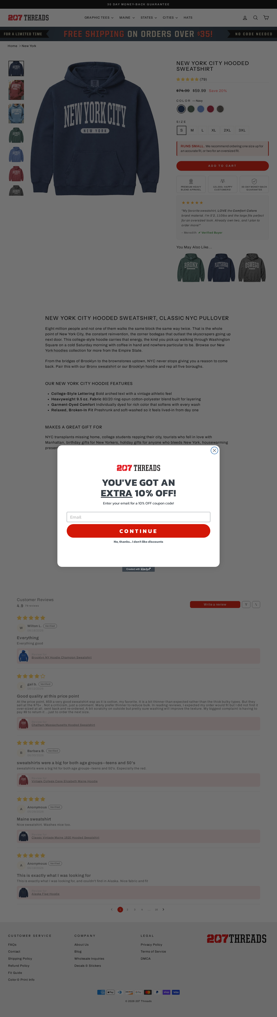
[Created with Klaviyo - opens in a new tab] (138, 569)
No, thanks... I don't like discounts (138, 541)
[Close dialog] (214, 450)
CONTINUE (138, 531)
